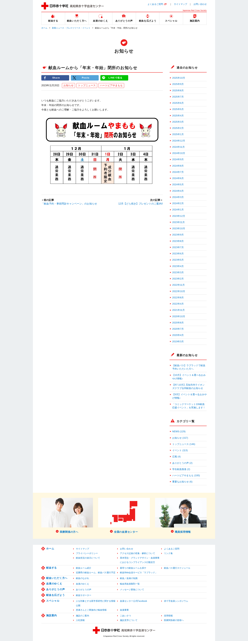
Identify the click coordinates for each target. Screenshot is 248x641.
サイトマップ (180, 4)
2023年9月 (178, 234)
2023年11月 (178, 222)
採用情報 (168, 615)
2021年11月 (178, 310)
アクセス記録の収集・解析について (137, 553)
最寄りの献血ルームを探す (133, 568)
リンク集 (168, 553)
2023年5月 (178, 260)
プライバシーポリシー (87, 553)
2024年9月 (178, 159)
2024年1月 (178, 209)
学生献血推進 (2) (181, 469)
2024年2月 (178, 203)
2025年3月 (178, 122)
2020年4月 (178, 335)
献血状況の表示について (88, 558)
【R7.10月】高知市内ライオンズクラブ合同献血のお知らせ (188, 386)
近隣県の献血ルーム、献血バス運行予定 (95, 572)
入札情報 (80, 620)
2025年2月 (178, 128)
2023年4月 (178, 266)
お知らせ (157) (180, 438)
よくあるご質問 (155, 4)
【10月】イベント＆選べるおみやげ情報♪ (189, 377)
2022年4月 (178, 304)
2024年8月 (178, 166)
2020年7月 (178, 329)
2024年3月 (178, 197)
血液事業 (124, 610)
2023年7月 (178, 247)
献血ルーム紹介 (83, 568)
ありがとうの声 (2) (182, 463)
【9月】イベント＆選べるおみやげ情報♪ (189, 396)
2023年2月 (178, 278)
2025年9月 (178, 84)
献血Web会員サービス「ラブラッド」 (138, 572)
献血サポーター (83, 595)
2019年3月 (178, 341)
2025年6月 (178, 103)
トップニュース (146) (183, 444)
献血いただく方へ (56, 577)
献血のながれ (82, 578)
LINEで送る (115, 77)
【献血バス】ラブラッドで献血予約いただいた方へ (188, 367)
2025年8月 (178, 90)
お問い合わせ (200, 4)
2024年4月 (178, 191)
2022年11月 (178, 285)
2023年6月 (178, 253)
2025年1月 (178, 134)
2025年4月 (178, 115)
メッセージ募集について (132, 589)
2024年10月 (178, 153)
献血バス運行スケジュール (177, 568)
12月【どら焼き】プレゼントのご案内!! (140, 203)
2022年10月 (178, 291)
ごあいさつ (125, 615)
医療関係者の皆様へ (174, 620)
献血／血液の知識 (128, 578)
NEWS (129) (179, 431)
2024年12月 (178, 140)
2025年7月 (178, 97)
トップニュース (87, 85)
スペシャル (53, 600)
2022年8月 (178, 297)
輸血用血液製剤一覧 (130, 584)
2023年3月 (178, 272)
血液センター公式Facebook (133, 601)
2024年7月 (178, 172)
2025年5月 (178, 109)
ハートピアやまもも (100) (186, 475)
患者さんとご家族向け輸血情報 (91, 610)
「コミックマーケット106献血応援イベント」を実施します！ (188, 406)
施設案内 (51, 615)
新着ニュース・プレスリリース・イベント (71, 28)
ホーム (44, 28)
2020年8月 (178, 322)
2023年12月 (178, 216)
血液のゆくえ (54, 583)
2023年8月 (178, 241)
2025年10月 (178, 78)
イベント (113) (180, 450)
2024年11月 (178, 147)
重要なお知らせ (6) (182, 481)
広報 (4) (176, 456)
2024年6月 (178, 178)
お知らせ (68, 85)
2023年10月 (178, 228)
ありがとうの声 (55, 589)
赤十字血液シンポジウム (176, 601)
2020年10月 (178, 316)
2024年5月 (178, 184)
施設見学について (128, 620)
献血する (51, 567)
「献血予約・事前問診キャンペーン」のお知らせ (69, 203)
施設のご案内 (82, 615)
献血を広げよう (55, 594)
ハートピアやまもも (111, 85)
